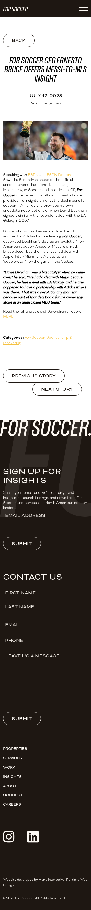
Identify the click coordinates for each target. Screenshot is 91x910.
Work (9, 767)
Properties (15, 748)
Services (12, 758)
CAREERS (12, 804)
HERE (8, 316)
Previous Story (34, 376)
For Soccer (34, 337)
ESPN (33, 174)
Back (19, 40)
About (10, 786)
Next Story (57, 389)
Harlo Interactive (52, 880)
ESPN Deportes (61, 174)
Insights (12, 776)
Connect (13, 795)
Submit (22, 544)
